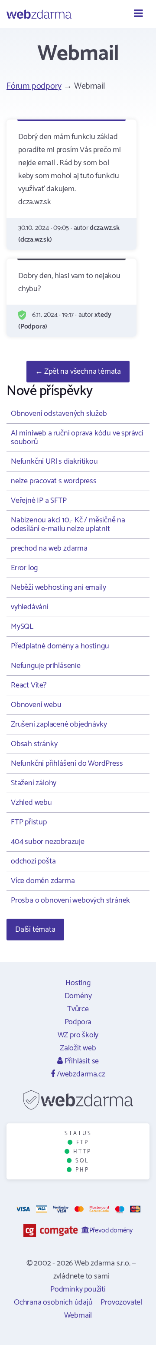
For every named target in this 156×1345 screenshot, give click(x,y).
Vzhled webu (31, 802)
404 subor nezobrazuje (47, 841)
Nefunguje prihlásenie (46, 665)
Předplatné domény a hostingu (60, 646)
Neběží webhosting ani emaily (58, 587)
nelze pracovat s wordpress (54, 481)
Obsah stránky (34, 744)
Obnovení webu (36, 704)
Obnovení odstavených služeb (59, 413)
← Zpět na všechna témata (78, 371)
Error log (24, 568)
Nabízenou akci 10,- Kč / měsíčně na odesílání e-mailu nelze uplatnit (68, 524)
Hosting (78, 983)
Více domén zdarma (43, 880)
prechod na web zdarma (49, 548)
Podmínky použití (78, 1289)
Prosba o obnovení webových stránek (70, 900)
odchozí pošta (33, 861)
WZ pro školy (78, 1035)
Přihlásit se (81, 1061)
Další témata (35, 929)
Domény (78, 996)
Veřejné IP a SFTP (39, 500)
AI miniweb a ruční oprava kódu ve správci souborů (77, 437)
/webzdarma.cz (80, 1074)
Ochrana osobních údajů (53, 1302)
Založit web (78, 1048)
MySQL (22, 626)
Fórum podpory (33, 86)
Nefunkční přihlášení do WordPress (67, 763)
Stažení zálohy (33, 783)
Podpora (78, 1022)
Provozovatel (121, 1302)
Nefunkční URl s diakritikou (54, 461)
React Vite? (28, 685)
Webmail (78, 1315)
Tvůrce (78, 1009)
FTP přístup (29, 822)
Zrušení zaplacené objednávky (59, 724)
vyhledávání (30, 607)
